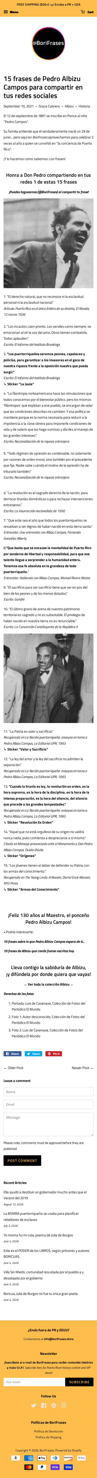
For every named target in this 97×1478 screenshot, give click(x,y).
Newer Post (80, 1067)
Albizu (69, 106)
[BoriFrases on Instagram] (63, 1406)
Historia (84, 106)
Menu (13, 11)
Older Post (15, 1067)
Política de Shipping (48, 1437)
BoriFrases (47, 1450)
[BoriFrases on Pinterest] (53, 1406)
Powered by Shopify (68, 1450)
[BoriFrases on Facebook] (43, 1406)
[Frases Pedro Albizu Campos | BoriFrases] (48, 287)
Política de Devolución (48, 1431)
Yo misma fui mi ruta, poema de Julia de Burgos (38, 1235)
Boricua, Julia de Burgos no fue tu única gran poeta (41, 1293)
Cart (90, 11)
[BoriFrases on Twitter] (33, 1406)
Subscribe (79, 1382)
